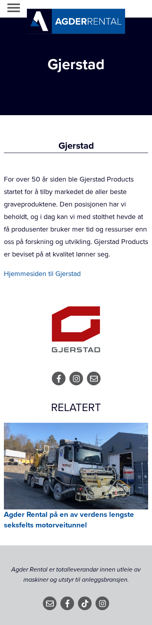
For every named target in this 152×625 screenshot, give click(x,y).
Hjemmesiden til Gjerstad (42, 273)
